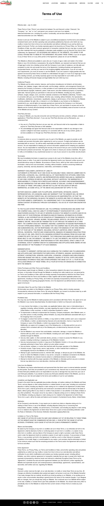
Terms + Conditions (49, 502)
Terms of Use (67, 502)
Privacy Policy (76, 502)
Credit (59, 502)
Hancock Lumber (12, 2)
